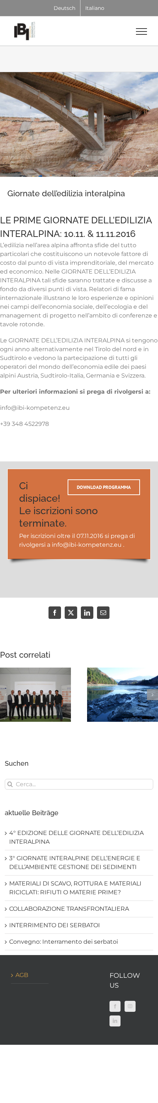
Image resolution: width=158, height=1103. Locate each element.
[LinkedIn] (115, 1020)
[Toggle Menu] (141, 31)
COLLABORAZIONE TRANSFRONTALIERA (69, 908)
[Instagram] (130, 1006)
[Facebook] (115, 1006)
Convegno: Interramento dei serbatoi (63, 941)
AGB (21, 975)
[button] (5, 694)
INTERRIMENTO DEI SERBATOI (54, 925)
